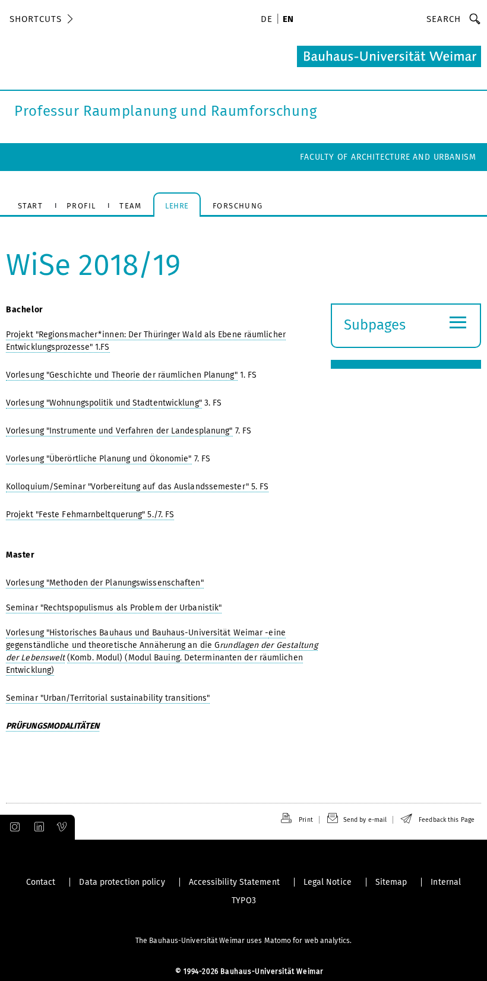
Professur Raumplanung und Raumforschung (165, 111)
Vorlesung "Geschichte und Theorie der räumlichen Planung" (122, 375)
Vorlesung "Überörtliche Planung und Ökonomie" (99, 459)
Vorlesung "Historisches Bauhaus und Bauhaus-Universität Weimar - (137, 633)
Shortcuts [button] (36, 19)
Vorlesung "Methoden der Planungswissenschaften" (105, 583)
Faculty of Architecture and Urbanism (388, 157)
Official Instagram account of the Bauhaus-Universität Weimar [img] (12, 827)
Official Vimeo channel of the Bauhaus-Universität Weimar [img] (62, 827)
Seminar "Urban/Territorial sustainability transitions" (108, 698)
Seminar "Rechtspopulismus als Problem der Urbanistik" (114, 608)
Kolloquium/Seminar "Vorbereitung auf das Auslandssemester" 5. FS (137, 487)
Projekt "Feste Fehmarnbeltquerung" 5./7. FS (90, 515)
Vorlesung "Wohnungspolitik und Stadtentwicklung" (104, 403)
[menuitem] (268, 20)
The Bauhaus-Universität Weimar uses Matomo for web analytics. (243, 940)
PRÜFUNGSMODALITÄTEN (52, 726)
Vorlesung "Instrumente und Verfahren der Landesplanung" (119, 431)
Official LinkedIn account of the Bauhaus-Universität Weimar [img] (37, 827)
